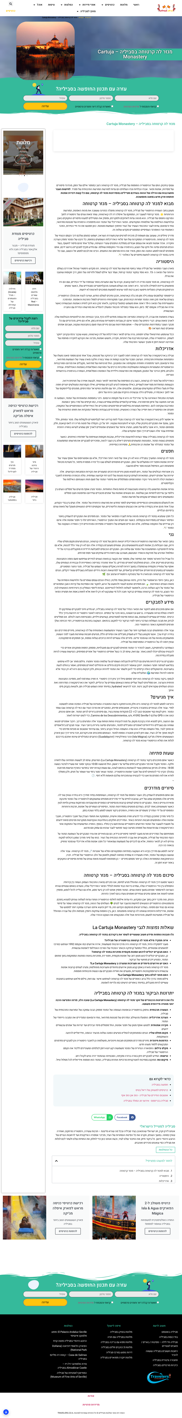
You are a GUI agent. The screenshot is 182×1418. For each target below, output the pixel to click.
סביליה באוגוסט (170, 1332)
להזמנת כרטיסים (23, 434)
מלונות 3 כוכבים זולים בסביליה (116, 1347)
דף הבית (88, 17)
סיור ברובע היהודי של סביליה (34, 466)
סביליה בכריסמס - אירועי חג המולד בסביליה (146, 1101)
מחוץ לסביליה (88, 11)
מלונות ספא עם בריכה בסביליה (116, 1342)
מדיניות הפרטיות (131, 106)
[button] (10, 3)
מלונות (124, 5)
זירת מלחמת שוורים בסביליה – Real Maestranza (33, 296)
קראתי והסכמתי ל (140, 106)
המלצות (68, 5)
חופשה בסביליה (160, 1085)
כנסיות (81, 17)
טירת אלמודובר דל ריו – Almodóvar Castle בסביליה (72, 1366)
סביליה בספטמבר (12, 498)
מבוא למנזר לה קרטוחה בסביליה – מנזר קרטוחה (144, 1171)
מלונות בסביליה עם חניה (119, 1337)
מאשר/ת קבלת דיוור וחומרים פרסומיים (93, 106)
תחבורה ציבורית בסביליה (165, 1360)
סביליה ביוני (34, 498)
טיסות (51, 5)
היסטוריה (164, 1176)
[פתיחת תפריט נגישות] (6, 1412)
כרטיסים (109, 5)
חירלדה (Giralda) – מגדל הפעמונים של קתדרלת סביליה (12, 298)
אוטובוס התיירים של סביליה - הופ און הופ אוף (144, 1095)
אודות (91, 1396)
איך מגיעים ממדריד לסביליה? (12, 466)
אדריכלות (164, 1181)
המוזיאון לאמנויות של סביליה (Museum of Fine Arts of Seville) (68, 1375)
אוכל (39, 5)
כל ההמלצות (165, 1150)
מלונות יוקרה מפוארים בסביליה (116, 1358)
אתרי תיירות (88, 5)
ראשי (136, 5)
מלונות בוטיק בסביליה (121, 1332)
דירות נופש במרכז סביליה (119, 1352)
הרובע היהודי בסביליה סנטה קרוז (70, 1341)
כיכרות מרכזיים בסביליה (165, 1365)
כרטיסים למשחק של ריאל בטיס (152, 1090)
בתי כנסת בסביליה (168, 1337)
